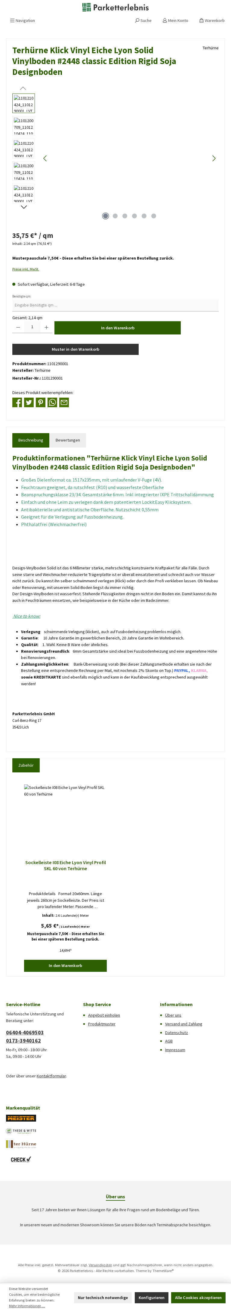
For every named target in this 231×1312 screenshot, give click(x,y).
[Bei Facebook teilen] (17, 402)
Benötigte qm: (21, 296)
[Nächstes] (213, 158)
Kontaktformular (51, 1076)
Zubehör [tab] (26, 765)
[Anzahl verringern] (18, 327)
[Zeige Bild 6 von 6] (153, 216)
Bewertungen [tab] (68, 440)
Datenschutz (176, 1032)
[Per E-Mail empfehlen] (64, 402)
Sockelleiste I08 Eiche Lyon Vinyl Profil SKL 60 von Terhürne (65, 865)
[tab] (30, 440)
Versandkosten (100, 1265)
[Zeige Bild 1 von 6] (105, 216)
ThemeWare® (163, 1270)
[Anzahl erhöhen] (46, 327)
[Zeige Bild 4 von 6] (134, 216)
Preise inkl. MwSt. (25, 269)
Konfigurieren (152, 1297)
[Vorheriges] (45, 158)
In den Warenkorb (117, 328)
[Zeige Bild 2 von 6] (115, 216)
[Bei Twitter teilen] (29, 402)
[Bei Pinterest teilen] (41, 402)
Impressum (175, 1049)
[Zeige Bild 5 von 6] (144, 216)
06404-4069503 (25, 1032)
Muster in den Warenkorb (75, 349)
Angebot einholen (104, 1015)
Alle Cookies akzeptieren (198, 1297)
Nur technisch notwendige (103, 1297)
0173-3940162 (23, 1040)
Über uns (173, 1015)
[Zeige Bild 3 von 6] (124, 216)
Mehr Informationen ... (27, 1306)
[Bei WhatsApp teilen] (52, 402)
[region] (115, 158)
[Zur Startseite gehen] (115, 7)
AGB (169, 1041)
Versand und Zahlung (183, 1024)
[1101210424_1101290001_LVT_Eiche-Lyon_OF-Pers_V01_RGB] (129, 158)
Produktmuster (102, 1024)
